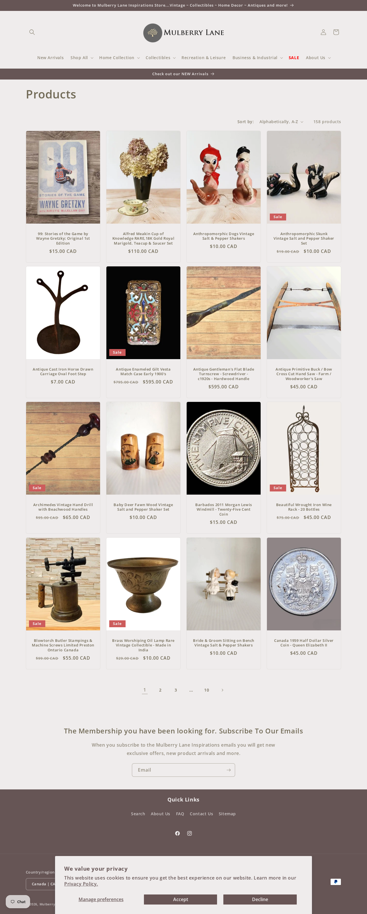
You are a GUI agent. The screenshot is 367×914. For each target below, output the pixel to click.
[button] (32, 32)
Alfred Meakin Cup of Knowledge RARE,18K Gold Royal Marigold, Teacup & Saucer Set (143, 238)
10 (206, 690)
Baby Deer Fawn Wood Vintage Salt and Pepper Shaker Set (143, 507)
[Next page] (222, 690)
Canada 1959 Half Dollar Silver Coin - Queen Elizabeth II (304, 643)
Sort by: (245, 121)
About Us (160, 813)
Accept (180, 899)
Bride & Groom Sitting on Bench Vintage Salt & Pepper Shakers (223, 643)
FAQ (180, 813)
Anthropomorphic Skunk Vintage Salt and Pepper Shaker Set (304, 238)
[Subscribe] (228, 770)
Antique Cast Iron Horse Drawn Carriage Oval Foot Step (63, 372)
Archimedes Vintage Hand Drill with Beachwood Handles (63, 507)
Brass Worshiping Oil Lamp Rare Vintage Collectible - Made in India (143, 645)
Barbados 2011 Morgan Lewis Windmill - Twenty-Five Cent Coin (223, 509)
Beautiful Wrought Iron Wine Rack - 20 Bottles (304, 507)
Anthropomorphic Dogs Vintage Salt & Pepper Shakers (223, 236)
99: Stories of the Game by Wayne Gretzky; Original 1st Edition (63, 238)
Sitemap (227, 813)
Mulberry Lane (52, 904)
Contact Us (201, 813)
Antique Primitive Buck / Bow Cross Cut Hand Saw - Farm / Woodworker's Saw (304, 374)
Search (138, 813)
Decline (260, 899)
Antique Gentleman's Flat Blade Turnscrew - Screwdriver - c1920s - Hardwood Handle (223, 374)
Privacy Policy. (81, 884)
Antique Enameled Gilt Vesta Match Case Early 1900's (143, 372)
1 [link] (144, 690)
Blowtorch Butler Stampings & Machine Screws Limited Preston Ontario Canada (63, 645)
